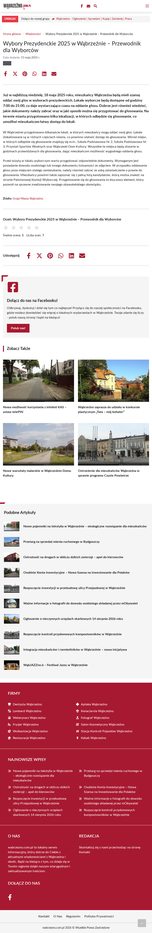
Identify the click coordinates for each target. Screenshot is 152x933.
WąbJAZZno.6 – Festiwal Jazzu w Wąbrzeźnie (55, 665)
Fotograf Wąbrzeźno (95, 717)
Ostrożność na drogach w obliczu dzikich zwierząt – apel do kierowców (73, 557)
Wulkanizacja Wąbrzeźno (30, 731)
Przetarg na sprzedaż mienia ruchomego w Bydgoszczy (61, 541)
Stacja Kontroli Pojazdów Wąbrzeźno (106, 731)
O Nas (57, 916)
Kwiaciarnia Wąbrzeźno (97, 711)
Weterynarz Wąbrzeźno (29, 717)
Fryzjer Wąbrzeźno (26, 724)
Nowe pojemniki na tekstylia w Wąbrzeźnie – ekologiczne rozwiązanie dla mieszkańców (85, 526)
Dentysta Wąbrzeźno (27, 704)
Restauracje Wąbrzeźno (29, 738)
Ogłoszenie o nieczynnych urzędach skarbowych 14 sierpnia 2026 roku (73, 618)
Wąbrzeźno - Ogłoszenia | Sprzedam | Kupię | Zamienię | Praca (94, 19)
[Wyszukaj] (95, 6)
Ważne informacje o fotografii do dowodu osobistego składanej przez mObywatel (80, 603)
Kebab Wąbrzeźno (93, 738)
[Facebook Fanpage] (81, 6)
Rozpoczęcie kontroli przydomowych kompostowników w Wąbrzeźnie (72, 634)
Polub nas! (18, 328)
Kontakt (84, 852)
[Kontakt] (88, 6)
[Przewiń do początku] (142, 923)
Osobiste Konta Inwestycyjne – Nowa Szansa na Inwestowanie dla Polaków (76, 572)
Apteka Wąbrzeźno (94, 704)
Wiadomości (33, 34)
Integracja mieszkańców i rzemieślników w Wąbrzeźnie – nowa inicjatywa (75, 649)
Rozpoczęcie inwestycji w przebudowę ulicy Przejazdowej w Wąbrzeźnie (74, 588)
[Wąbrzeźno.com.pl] (16, 6)
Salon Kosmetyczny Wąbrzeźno (102, 724)
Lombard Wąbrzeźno (27, 711)
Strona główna (12, 34)
